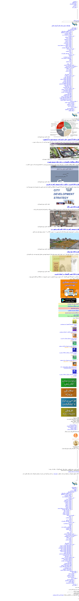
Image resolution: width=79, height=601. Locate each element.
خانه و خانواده (69, 61)
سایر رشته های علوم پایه (67, 53)
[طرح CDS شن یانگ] (64, 204)
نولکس (75, 489)
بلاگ (78, 112)
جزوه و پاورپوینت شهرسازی (66, 98)
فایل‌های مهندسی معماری (66, 91)
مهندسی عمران (68, 40)
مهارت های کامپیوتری (67, 554)
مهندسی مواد (66, 510)
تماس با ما (74, 7)
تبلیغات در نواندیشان (70, 582)
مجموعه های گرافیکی (67, 568)
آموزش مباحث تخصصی (69, 67)
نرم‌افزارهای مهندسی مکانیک (66, 550)
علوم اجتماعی (69, 528)
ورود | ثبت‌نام (76, 20)
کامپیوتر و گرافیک (68, 39)
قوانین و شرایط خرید (72, 427)
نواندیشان (55, 473)
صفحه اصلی (74, 27)
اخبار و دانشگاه (71, 30)
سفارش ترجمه (71, 105)
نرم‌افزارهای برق (68, 76)
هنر (71, 62)
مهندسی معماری (68, 41)
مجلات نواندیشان (73, 3)
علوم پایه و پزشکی (70, 48)
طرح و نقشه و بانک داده (69, 88)
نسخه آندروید (76, 471)
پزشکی (70, 49)
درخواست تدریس (70, 108)
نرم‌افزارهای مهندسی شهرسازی (65, 547)
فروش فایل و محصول (69, 109)
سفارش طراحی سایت (69, 102)
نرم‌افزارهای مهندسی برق (66, 549)
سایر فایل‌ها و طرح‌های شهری (65, 97)
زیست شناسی (69, 51)
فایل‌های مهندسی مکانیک (66, 89)
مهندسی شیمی (68, 44)
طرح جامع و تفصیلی (67, 95)
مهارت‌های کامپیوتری (67, 87)
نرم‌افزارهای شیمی (68, 84)
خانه (78, 120)
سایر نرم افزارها (68, 86)
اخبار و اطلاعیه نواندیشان (66, 31)
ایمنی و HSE (69, 68)
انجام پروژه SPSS (70, 104)
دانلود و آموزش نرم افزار (69, 65)
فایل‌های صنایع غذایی (67, 90)
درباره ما (75, 6)
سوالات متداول (73, 428)
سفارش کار (74, 572)
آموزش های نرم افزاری (69, 75)
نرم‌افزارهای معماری (67, 81)
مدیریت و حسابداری (67, 56)
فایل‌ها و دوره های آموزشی (71, 66)
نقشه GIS (70, 93)
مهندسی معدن (66, 511)
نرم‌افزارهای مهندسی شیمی (66, 79)
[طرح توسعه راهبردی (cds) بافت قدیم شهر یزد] (64, 226)
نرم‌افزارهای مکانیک (67, 77)
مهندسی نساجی (66, 514)
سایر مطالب (69, 63)
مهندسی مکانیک (68, 37)
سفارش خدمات (73, 101)
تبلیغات (75, 5)
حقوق (70, 59)
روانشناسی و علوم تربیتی (66, 58)
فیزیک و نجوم (69, 519)
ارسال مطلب (71, 110)
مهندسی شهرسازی (68, 42)
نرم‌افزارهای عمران (68, 80)
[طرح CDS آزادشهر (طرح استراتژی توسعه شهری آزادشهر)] (64, 136)
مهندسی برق (69, 38)
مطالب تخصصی (73, 29)
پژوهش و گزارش (68, 33)
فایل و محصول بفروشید (72, 425)
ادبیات (70, 60)
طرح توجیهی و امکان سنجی (66, 100)
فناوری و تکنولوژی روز (67, 34)
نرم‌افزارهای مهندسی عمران (66, 545)
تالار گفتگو (74, 2)
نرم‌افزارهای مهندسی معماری (65, 546)
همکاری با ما (74, 107)
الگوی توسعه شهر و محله (66, 96)
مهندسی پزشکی (66, 512)
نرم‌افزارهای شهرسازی (67, 82)
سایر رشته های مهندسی (67, 47)
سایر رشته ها (71, 54)
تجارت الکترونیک (68, 74)
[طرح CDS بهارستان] (64, 249)
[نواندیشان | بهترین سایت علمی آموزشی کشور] (74, 116)
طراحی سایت (71, 573)
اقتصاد (70, 55)
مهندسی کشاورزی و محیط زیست (65, 45)
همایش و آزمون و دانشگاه (66, 32)
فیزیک (70, 73)
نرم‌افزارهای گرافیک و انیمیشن (65, 83)
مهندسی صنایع (69, 46)
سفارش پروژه (71, 103)
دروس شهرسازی (68, 567)
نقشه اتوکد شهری (68, 94)
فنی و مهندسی (71, 35)
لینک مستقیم (71, 471)
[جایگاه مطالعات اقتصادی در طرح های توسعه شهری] (64, 159)
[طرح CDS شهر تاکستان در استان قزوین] (64, 271)
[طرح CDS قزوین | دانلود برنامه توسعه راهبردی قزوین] (64, 181)
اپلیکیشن (75, 1)
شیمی (70, 52)
